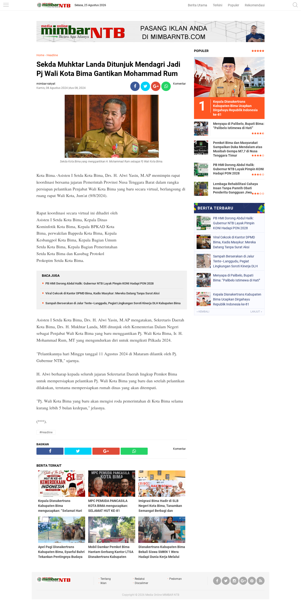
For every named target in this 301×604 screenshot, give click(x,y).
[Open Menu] (6, 5)
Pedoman (175, 578)
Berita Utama (197, 5)
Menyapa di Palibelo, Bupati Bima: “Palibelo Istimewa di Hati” (238, 126)
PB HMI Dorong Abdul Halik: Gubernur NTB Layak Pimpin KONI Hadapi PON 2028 (99, 283)
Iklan (103, 583)
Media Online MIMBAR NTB (162, 594)
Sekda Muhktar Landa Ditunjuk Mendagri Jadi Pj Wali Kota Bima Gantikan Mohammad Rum (108, 69)
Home (40, 55)
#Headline (46, 432)
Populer (233, 5)
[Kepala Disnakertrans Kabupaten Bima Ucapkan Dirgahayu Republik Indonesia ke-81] (229, 77)
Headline (52, 55)
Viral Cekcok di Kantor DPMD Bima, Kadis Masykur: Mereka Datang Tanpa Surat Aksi (102, 293)
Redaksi (140, 578)
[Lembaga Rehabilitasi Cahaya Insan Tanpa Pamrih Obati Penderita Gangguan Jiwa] (201, 188)
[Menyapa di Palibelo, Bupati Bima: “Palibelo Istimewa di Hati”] (201, 128)
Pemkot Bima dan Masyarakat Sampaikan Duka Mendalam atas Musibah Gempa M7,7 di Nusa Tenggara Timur (237, 149)
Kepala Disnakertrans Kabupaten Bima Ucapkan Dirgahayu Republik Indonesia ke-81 (237, 299)
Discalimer (141, 583)
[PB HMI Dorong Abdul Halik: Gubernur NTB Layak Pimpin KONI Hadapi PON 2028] (201, 169)
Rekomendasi (255, 5)
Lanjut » (256, 311)
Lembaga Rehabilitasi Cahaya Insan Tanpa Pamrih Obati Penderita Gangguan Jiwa (235, 188)
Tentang (105, 578)
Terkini (217, 5)
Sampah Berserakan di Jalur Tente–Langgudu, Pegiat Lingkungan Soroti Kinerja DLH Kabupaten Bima (113, 303)
